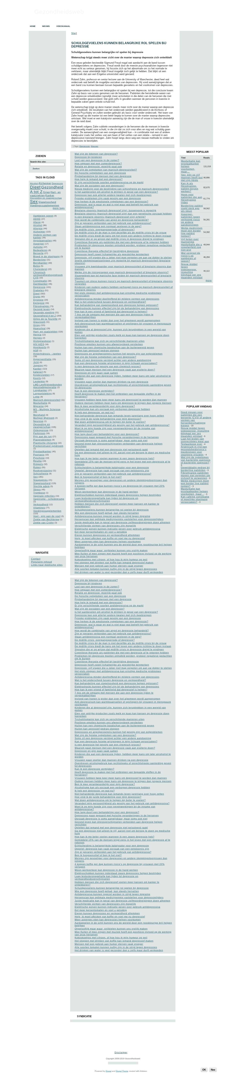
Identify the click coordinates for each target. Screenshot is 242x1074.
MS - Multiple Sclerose (46, 409)
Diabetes (38, 290)
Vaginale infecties (44, 496)
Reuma (37, 461)
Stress (37, 489)
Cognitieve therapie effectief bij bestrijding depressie (107, 251)
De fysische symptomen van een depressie (100, 173)
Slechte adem (41, 486)
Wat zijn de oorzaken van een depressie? (100, 185)
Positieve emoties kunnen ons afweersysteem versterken (109, 344)
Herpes (37, 338)
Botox (36, 266)
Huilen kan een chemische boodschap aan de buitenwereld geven (114, 347)
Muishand (39, 415)
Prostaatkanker (42, 451)
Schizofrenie (40, 473)
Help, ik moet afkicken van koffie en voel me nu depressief (110, 538)
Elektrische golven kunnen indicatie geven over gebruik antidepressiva (117, 529)
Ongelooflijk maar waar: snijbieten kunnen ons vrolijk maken (111, 550)
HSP (36, 350)
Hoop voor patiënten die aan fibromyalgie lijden (191, 198)
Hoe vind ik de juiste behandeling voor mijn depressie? (108, 419)
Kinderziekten (41, 375)
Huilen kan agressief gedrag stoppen (97, 350)
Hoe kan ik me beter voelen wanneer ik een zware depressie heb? (114, 458)
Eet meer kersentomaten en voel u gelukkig (101, 532)
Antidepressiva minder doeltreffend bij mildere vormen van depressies (117, 299)
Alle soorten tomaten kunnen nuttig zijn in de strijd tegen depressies (116, 569)
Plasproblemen (42, 439)
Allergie (38, 228)
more (209, 280)
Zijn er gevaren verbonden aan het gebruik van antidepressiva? (113, 223)
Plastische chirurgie (45, 443)
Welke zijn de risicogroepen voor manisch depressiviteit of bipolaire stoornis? (122, 272)
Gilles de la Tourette (45, 319)
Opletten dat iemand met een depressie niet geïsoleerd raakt (111, 449)
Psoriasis (38, 454)
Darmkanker (40, 284)
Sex (34, 201)
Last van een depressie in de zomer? (97, 160)
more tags (59, 208)
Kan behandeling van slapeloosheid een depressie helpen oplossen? (116, 305)
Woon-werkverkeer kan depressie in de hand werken (106, 492)
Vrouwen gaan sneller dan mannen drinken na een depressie (111, 382)
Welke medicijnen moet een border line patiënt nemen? (191, 232)
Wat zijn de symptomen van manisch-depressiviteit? (106, 169)
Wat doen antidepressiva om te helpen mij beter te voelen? (110, 422)
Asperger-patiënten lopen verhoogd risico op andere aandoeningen (190, 219)
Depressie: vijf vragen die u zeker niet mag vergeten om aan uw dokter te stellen (123, 257)
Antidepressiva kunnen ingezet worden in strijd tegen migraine (112, 516)
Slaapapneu (40, 480)
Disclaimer (121, 1052)
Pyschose (39, 458)
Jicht (36, 362)
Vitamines (39, 507)
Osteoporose (41, 430)
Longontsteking (42, 393)
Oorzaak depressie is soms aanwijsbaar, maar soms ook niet (111, 440)
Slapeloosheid (47, 202)
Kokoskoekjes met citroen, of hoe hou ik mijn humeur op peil (111, 559)
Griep (46, 192)
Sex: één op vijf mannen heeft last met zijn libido (192, 178)
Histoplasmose (42, 341)
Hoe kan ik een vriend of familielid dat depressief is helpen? (111, 311)
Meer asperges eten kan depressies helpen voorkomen (108, 541)
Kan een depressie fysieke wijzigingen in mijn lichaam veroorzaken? (116, 363)
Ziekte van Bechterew (46, 519)
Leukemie (39, 381)
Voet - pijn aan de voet (46, 516)
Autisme (38, 247)
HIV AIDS (38, 344)
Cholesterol (40, 269)
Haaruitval (39, 328)
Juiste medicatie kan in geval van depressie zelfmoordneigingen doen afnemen (122, 522)
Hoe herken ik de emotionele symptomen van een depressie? (111, 201)
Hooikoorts (39, 347)
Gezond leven (41, 309)
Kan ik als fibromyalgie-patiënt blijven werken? (189, 187)
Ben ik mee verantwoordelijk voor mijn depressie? (105, 406)
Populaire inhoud (41, 562)
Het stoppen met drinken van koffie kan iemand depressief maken (114, 562)
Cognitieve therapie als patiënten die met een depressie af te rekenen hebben (122, 242)
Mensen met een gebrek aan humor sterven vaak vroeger (109, 566)
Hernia (37, 334)
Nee (213, 1069)
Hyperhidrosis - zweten (47, 354)
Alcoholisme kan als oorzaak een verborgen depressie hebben (112, 409)
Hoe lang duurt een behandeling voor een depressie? (107, 434)
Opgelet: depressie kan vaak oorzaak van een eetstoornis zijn (112, 470)
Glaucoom (39, 322)
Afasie (37, 222)
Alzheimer (45, 183)
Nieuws (94, 146)
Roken (37, 467)
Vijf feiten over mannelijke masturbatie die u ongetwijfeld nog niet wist (191, 244)
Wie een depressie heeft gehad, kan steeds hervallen (107, 513)
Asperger (38, 244)
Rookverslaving (42, 470)
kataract (38, 372)
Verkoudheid (40, 504)
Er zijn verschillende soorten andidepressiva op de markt (109, 182)
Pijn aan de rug (42, 436)
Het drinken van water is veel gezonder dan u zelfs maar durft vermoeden (119, 572)
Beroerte (38, 253)
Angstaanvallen (42, 240)
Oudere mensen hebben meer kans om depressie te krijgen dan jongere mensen (123, 403)
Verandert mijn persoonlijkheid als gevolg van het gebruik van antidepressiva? (122, 425)
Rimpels (38, 464)
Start (74, 33)
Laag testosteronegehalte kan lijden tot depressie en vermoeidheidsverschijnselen (106, 499)
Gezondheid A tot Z (44, 315)
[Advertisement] (47, 538)
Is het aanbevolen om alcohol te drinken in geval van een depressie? (116, 192)
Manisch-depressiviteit (46, 400)
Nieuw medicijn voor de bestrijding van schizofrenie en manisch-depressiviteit (122, 189)
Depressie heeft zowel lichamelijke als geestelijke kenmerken (112, 254)
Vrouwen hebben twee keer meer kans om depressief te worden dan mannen (121, 400)
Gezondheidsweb (59, 11)
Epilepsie (39, 303)
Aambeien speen (43, 215)
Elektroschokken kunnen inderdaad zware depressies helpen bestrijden (118, 495)
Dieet (35, 187)
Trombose (39, 492)
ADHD (37, 219)
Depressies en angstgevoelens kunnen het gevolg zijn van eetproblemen (119, 354)
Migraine (38, 406)
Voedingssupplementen (44, 205)
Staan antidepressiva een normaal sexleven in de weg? (108, 226)
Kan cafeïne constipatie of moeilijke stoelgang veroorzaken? (195, 499)
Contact (35, 559)
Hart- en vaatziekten (45, 331)
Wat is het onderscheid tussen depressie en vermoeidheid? (110, 302)
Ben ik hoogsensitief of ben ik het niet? (98, 477)
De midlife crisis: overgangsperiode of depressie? (105, 229)
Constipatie (40, 281)
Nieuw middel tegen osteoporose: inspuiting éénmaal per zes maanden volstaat (191, 271)
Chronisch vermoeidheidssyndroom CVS (48, 275)
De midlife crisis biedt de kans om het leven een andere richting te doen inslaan (123, 236)
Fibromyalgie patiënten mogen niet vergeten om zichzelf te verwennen (195, 476)
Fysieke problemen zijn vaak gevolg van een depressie (108, 198)
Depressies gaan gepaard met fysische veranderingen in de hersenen (117, 437)
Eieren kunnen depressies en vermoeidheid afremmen (107, 535)
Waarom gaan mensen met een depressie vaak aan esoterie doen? (115, 369)
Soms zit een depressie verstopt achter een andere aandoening (113, 360)
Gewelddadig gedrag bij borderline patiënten (195, 469)
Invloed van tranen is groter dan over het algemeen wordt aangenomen (117, 320)
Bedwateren (40, 250)
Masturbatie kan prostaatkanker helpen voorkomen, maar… (194, 491)
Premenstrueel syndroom (48, 446)
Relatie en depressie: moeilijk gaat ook (98, 166)
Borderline (39, 259)
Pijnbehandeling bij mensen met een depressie (103, 176)
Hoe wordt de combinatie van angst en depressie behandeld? (112, 220)
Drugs (36, 296)
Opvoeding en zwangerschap (46, 198)
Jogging (38, 365)
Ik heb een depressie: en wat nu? (95, 412)
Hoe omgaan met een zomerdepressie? (98, 163)
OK (204, 1069)
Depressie (57, 183)
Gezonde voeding (43, 312)
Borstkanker (40, 263)
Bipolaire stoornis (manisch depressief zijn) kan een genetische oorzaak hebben (123, 213)
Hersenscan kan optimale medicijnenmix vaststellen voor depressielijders (119, 519)
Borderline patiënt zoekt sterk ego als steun (192, 208)
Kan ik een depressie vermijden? (94, 391)
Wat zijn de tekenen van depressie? (96, 154)
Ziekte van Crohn (43, 522)
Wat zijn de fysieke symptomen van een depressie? (105, 357)
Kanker (49, 195)
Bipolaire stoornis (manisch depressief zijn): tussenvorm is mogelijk (115, 210)
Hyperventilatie (42, 359)
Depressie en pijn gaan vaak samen (96, 373)
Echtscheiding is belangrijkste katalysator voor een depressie (112, 467)
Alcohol (34, 183)
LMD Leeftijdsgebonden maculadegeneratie (47, 386)
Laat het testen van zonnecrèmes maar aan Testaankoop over (195, 441)
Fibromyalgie (41, 306)
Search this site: (38, 162)
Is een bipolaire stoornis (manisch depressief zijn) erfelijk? (110, 217)
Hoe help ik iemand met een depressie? (99, 179)
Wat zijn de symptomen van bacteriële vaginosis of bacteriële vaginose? (195, 460)
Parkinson (39, 433)
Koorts (37, 378)
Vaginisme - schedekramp (48, 499)
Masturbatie (40, 403)
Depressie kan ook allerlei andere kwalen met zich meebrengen (113, 195)
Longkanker (40, 390)
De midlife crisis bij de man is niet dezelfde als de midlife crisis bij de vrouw (121, 232)
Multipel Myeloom (43, 418)
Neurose (38, 421)
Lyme (36, 396)
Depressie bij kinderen (88, 157)
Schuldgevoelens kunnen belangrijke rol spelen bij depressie (112, 510)
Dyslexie (38, 300)
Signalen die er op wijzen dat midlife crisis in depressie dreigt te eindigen (119, 239)
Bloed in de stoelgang (46, 256)
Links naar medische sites (47, 565)
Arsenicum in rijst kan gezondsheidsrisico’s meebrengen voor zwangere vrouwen (194, 450)
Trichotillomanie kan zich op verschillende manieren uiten (110, 341)
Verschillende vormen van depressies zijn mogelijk (105, 525)
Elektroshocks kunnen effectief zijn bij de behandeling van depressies (117, 308)
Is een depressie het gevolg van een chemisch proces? (108, 366)
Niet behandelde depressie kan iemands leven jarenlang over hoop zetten (119, 415)
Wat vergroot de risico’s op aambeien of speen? (190, 257)
